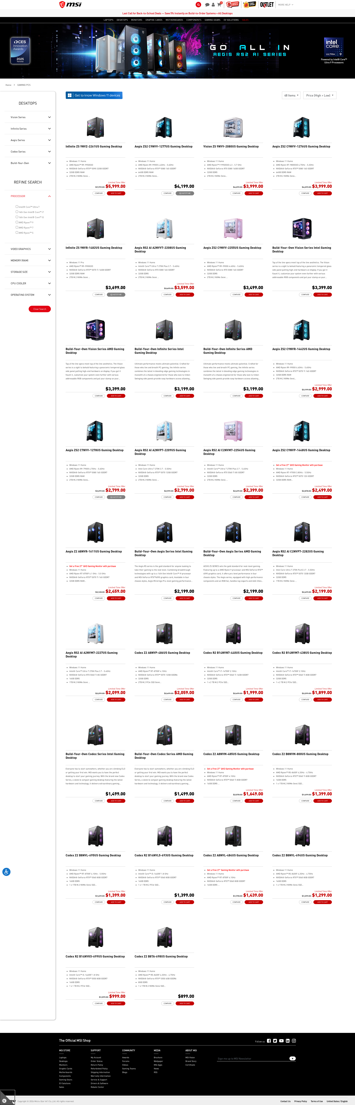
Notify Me (185, 193)
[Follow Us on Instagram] (294, 1041)
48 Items (290, 95)
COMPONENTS (193, 20)
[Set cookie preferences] (7, 1097)
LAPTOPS (108, 20)
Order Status (96, 1061)
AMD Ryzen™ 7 (25, 227)
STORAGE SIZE (19, 271)
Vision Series (18, 117)
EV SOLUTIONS (231, 20)
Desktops (63, 1061)
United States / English (337, 1101)
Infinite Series (19, 128)
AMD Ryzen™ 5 (25, 232)
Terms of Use (317, 1101)
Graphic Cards (65, 1068)
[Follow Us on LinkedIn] (288, 1041)
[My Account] (213, 4)
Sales (61, 1087)
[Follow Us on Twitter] (275, 1041)
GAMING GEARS (212, 20)
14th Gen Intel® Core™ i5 (31, 217)
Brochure (158, 1057)
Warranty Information (101, 1076)
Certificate (190, 1065)
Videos (125, 1065)
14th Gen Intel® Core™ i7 (31, 212)
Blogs (124, 1072)
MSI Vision (190, 1057)
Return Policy (97, 1065)
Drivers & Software (99, 1083)
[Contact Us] (206, 4)
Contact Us (285, 1101)
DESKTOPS (122, 20)
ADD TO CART (116, 193)
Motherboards (65, 1072)
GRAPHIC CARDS (154, 20)
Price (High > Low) (318, 95)
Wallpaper (158, 1061)
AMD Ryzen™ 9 (25, 222)
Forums (125, 1061)
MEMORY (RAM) (19, 260)
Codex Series (18, 151)
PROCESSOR (18, 196)
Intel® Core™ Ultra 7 (28, 207)
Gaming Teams (129, 1068)
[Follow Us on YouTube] (281, 1041)
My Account (96, 1057)
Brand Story (190, 1061)
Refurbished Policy (99, 1068)
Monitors (63, 1065)
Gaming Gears (65, 1079)
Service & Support (99, 1079)
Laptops (62, 1057)
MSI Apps (158, 1065)
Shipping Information (100, 1072)
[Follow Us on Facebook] (269, 1041)
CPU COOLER (18, 283)
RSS (155, 1072)
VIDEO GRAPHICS (21, 248)
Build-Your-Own (20, 163)
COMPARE (99, 193)
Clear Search (39, 309)
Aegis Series (18, 140)
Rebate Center (97, 1087)
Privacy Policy (300, 1101)
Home (8, 85)
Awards (125, 1057)
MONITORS (136, 20)
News (156, 1068)
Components (65, 1076)
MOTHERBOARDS (174, 20)
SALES (245, 20)
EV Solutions (64, 1083)
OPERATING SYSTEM (22, 294)
